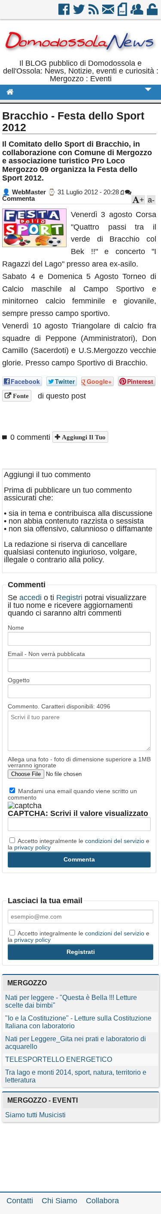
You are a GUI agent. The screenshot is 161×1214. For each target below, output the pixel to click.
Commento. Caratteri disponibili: (59, 706)
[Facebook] (64, 12)
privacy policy (32, 847)
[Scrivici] (108, 12)
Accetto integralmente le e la (78, 843)
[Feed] (94, 12)
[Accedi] (153, 12)
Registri (69, 597)
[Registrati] (138, 12)
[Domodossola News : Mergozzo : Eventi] (80, 55)
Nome (16, 628)
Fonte (20, 395)
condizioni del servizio (114, 840)
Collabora (102, 1200)
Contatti (19, 1200)
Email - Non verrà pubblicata (46, 654)
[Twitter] (79, 12)
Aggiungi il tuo (83, 437)
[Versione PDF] (123, 12)
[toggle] (148, 95)
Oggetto (19, 680)
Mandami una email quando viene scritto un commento (72, 794)
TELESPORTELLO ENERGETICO (58, 1059)
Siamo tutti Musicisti (35, 1115)
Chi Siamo (59, 1200)
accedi (30, 597)
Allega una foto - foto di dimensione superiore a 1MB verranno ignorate (79, 762)
